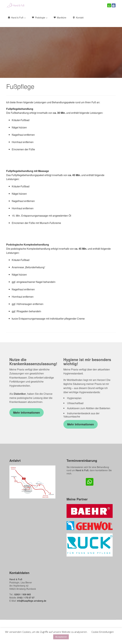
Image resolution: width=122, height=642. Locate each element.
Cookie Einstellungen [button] (102, 631)
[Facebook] (113, 5)
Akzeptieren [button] (61, 636)
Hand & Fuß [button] (17, 17)
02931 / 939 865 (22, 594)
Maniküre (61, 17)
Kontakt (79, 17)
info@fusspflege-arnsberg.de (31, 600)
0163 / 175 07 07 (25, 597)
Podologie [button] (40, 17)
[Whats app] (109, 5)
